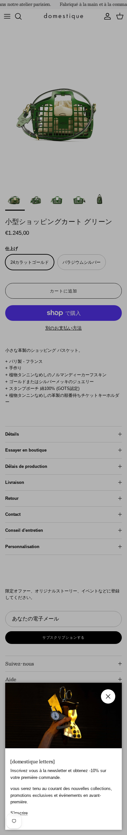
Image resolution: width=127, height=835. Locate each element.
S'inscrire (19, 813)
